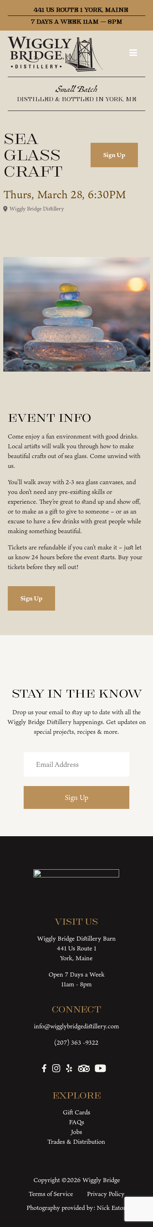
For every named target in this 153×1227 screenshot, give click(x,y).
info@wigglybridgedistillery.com (76, 1026)
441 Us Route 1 (76, 948)
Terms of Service (51, 1193)
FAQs (76, 1122)
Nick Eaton (112, 1207)
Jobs (76, 1131)
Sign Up (114, 155)
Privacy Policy (105, 1193)
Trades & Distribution (76, 1141)
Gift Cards (76, 1112)
